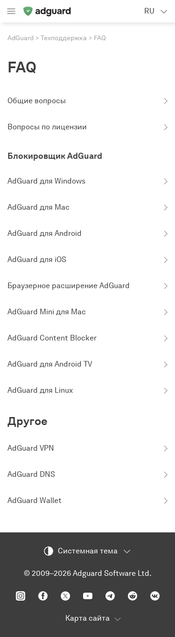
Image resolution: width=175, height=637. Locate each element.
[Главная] (46, 11)
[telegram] (110, 596)
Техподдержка (64, 38)
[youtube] (87, 596)
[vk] (155, 596)
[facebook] (43, 596)
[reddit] (132, 596)
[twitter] (65, 596)
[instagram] (20, 596)
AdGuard (20, 38)
